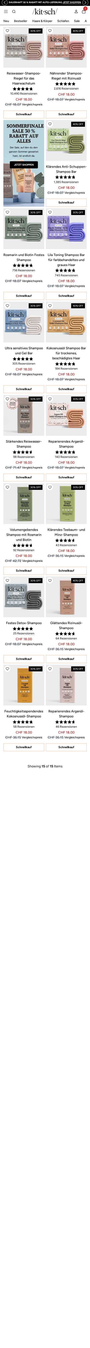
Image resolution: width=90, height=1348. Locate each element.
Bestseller (20, 21)
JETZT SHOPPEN (24, 164)
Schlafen (63, 21)
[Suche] (14, 11)
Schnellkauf (24, 114)
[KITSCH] (45, 11)
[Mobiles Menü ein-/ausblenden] (5, 11)
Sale (77, 21)
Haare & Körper (42, 21)
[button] (7, 31)
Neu (6, 21)
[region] (45, 2)
